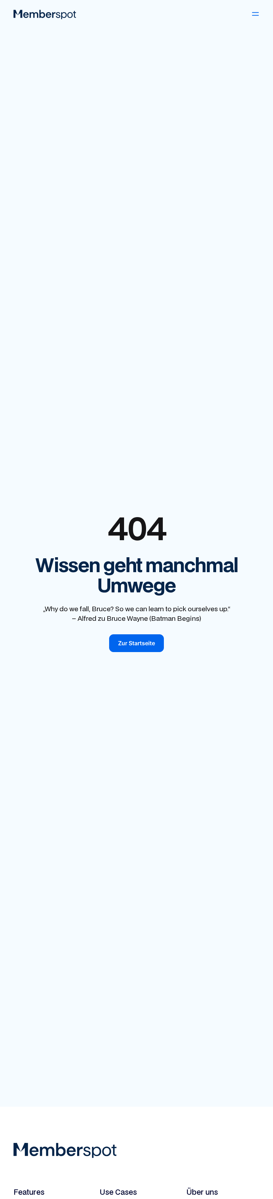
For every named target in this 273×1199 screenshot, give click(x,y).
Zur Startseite (136, 643)
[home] (45, 14)
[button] (255, 14)
